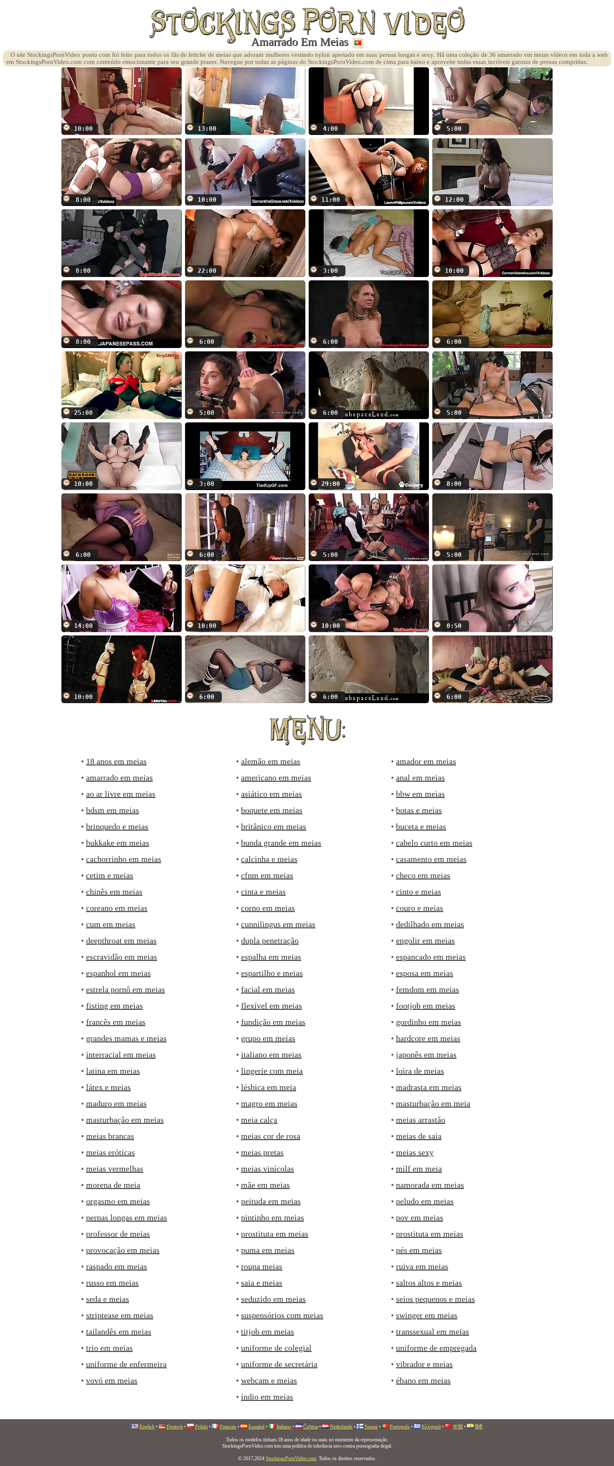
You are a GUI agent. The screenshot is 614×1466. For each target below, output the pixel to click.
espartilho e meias (272, 973)
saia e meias (261, 1282)
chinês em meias (114, 891)
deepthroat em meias (121, 940)
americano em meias (276, 777)
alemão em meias (270, 761)
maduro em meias (116, 1103)
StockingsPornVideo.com (291, 1458)
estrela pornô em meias (125, 989)
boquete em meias (271, 810)
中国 (458, 1427)
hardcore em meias (428, 1038)
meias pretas (262, 1152)
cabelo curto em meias (434, 842)
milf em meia (419, 1168)
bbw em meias (420, 793)
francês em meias (115, 1021)
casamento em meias (431, 859)
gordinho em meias (428, 1021)
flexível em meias (271, 1005)
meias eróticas (110, 1152)
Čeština (310, 1427)
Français (228, 1427)
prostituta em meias (274, 1233)
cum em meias (110, 924)
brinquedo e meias (117, 826)
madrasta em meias (429, 1087)
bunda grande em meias (281, 842)
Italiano (284, 1427)
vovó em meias (111, 1380)
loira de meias (420, 1070)
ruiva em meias (422, 1266)
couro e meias (419, 907)
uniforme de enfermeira (126, 1364)
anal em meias (420, 777)
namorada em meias (430, 1184)
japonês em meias (426, 1054)
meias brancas (110, 1136)
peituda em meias (271, 1201)
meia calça (259, 1119)
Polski (201, 1427)
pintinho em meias (272, 1217)
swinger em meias (426, 1315)
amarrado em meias (119, 777)
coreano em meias (116, 907)
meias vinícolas (267, 1168)
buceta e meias (421, 826)
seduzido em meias (273, 1298)
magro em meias (269, 1103)
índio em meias (267, 1396)
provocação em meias (123, 1250)
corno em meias (268, 907)
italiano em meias (271, 1054)
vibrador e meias (424, 1364)
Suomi (371, 1427)
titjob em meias (267, 1331)
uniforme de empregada (436, 1347)
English (147, 1427)
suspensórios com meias (282, 1315)
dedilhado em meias (430, 924)
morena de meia (113, 1184)
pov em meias (419, 1217)
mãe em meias (265, 1184)
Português (400, 1427)
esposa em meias (424, 973)
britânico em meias (273, 826)
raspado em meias (116, 1266)
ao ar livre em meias (120, 793)
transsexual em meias (432, 1331)
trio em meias (109, 1347)
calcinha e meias (269, 859)
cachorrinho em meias (123, 859)
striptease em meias (119, 1315)
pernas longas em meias (126, 1217)
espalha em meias (271, 956)
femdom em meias (427, 989)
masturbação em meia (433, 1103)
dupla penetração (270, 940)
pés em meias (419, 1250)
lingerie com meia (272, 1070)
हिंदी (478, 1427)
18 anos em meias (116, 761)
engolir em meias (425, 940)
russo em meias (112, 1282)
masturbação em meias (125, 1119)
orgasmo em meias (118, 1201)
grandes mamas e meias (126, 1038)
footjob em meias (425, 1005)
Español (256, 1427)
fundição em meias (273, 1021)
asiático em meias (271, 793)
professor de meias (118, 1233)
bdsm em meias (112, 810)
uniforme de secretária (279, 1364)
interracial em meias (121, 1054)
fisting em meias (114, 1005)
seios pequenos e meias (435, 1298)
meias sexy (415, 1152)
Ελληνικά (431, 1427)
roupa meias (261, 1266)
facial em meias (268, 989)
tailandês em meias (118, 1331)
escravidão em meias (121, 956)
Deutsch (175, 1427)
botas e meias (419, 810)
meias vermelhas (114, 1168)
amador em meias (426, 761)
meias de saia (418, 1136)
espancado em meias (431, 956)
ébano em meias (423, 1380)
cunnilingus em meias (278, 924)
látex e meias (108, 1087)
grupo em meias (268, 1038)
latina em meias (113, 1070)
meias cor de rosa (270, 1136)
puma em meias (267, 1250)
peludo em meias (425, 1201)
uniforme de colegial (276, 1347)
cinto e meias (418, 891)
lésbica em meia (268, 1087)
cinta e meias (263, 891)
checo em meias (423, 875)
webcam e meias (269, 1380)
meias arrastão (420, 1119)
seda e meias (107, 1298)
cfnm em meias (267, 875)
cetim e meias (109, 875)
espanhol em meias (118, 973)
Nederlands (341, 1427)
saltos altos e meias (429, 1282)
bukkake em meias (117, 842)
